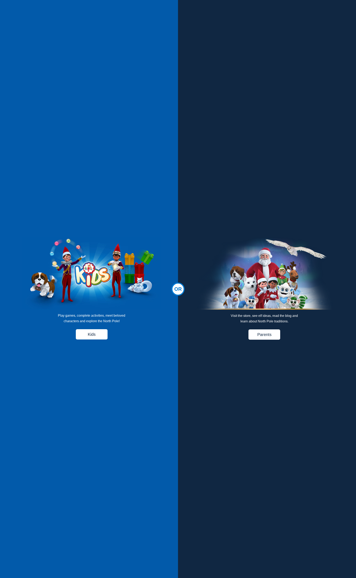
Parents (264, 334)
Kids (92, 334)
